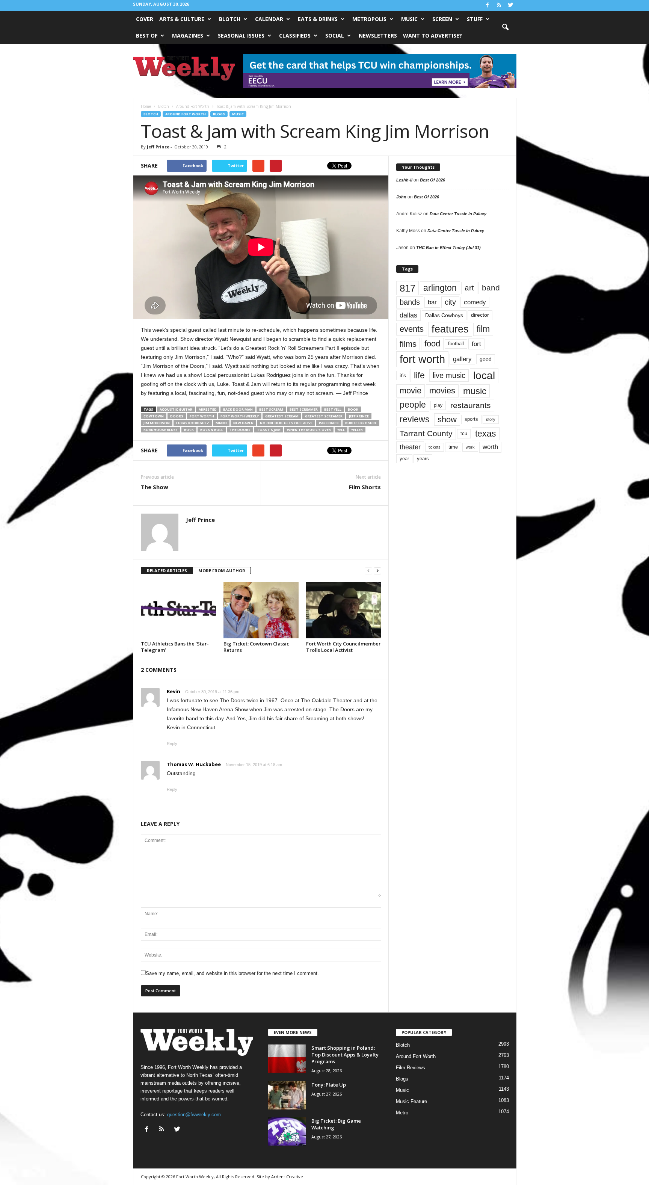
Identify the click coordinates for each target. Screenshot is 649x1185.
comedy (475, 302)
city (450, 302)
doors (176, 416)
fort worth (202, 416)
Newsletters (378, 35)
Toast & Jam (269, 429)
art (469, 287)
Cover (144, 19)
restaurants (470, 405)
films (408, 344)
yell (341, 429)
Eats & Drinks (318, 19)
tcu (463, 433)
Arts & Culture (181, 19)
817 (407, 288)
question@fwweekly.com (194, 1114)
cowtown (153, 416)
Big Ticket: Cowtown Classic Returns (256, 646)
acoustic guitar (176, 409)
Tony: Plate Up (328, 1084)
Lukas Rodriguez (192, 422)
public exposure (361, 422)
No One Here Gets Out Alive (286, 422)
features (450, 329)
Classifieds (295, 35)
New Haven (243, 422)
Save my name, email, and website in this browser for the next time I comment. (232, 973)
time (453, 447)
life (419, 375)
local (484, 375)
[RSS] (499, 5)
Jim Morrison (156, 422)
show (447, 419)
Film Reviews (410, 1067)
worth (490, 446)
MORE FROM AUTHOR (221, 570)
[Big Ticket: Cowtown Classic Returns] (261, 610)
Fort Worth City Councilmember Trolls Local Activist (343, 646)
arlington (440, 288)
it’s (403, 375)
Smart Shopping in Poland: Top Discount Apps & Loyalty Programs (345, 1054)
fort (476, 344)
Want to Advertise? (432, 35)
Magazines (187, 35)
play (438, 405)
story (490, 419)
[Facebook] (487, 5)
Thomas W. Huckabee (194, 764)
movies (442, 390)
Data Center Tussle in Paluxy (458, 214)
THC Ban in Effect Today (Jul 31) (448, 247)
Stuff (475, 19)
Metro (402, 1112)
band (491, 287)
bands (410, 302)
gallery (462, 359)
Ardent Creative (287, 1176)
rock (189, 429)
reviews (415, 419)
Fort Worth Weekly (239, 416)
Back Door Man (238, 409)
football (456, 343)
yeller (357, 429)
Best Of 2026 (432, 180)
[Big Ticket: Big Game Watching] (287, 1131)
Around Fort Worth (185, 114)
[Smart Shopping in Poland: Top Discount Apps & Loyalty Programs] (287, 1058)
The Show (154, 487)
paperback (329, 422)
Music (409, 19)
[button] (505, 27)
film (483, 329)
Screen (442, 19)
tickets (435, 447)
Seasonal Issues (241, 35)
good (486, 359)
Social (334, 35)
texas (485, 433)
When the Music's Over (309, 429)
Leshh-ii (404, 180)
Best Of (146, 35)
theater (410, 447)
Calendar (269, 19)
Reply (172, 743)
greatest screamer (324, 416)
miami (221, 422)
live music (449, 375)
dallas (408, 315)
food (432, 343)
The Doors (240, 429)
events (412, 329)
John (401, 197)
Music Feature (411, 1101)
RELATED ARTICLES (167, 570)
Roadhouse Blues (160, 429)
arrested (208, 409)
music (474, 391)
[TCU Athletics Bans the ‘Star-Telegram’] (178, 610)
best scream (271, 409)
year (404, 458)
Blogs (219, 114)
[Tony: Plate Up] (287, 1095)
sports (471, 419)
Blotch (229, 19)
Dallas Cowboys (444, 315)
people (413, 405)
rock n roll (211, 429)
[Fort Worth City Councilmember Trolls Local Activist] (343, 610)
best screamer (304, 409)
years (423, 458)
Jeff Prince (158, 147)
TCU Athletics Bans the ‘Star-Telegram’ (175, 646)
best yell (332, 409)
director (480, 315)
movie (410, 390)
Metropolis (369, 19)
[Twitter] (510, 5)
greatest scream (282, 416)
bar (432, 302)
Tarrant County (426, 433)
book (353, 409)
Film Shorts (365, 487)
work (470, 447)
